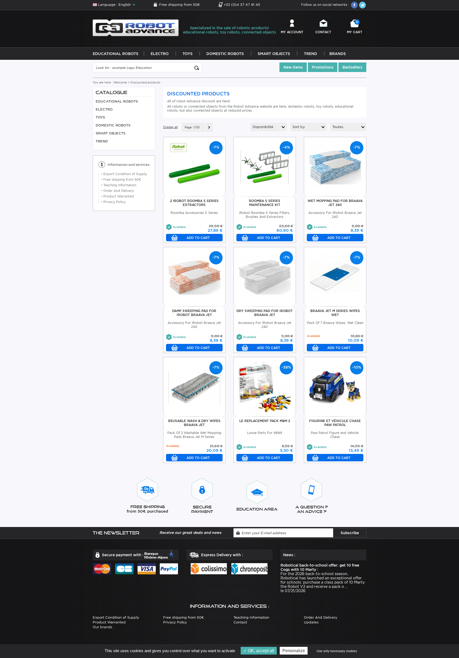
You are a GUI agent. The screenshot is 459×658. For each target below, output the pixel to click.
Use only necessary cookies (337, 651)
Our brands (102, 627)
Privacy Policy (113, 202)
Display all (170, 127)
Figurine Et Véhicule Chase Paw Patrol (335, 423)
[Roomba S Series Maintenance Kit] (265, 167)
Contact (323, 32)
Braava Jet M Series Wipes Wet (335, 313)
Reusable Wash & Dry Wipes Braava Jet (194, 423)
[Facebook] (354, 5)
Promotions (322, 67)
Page (188, 127)
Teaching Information (118, 185)
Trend (310, 54)
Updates (311, 622)
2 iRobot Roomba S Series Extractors (194, 203)
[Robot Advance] (135, 27)
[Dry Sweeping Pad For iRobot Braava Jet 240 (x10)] (265, 277)
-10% (356, 367)
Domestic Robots (225, 54)
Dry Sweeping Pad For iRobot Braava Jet (264, 313)
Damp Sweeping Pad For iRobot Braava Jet (194, 313)
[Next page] (209, 127)
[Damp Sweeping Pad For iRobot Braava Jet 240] (194, 277)
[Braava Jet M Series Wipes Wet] (335, 277)
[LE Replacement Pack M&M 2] (265, 387)
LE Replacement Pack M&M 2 (264, 421)
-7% (215, 147)
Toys (187, 54)
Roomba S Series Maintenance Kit (264, 203)
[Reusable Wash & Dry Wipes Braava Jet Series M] (194, 387)
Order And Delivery (117, 191)
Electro (160, 54)
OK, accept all (260, 650)
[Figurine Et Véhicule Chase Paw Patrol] (335, 387)
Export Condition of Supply (124, 174)
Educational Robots (115, 54)
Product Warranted (117, 196)
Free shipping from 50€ (179, 5)
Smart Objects (274, 54)
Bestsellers (352, 67)
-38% (286, 367)
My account (292, 32)
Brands (337, 54)
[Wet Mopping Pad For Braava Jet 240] (335, 167)
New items (293, 67)
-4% (286, 147)
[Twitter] (362, 5)
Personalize (293, 650)
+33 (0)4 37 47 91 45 (242, 5)
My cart (354, 27)
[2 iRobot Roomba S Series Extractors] (194, 167)
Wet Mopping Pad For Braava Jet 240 (335, 203)
